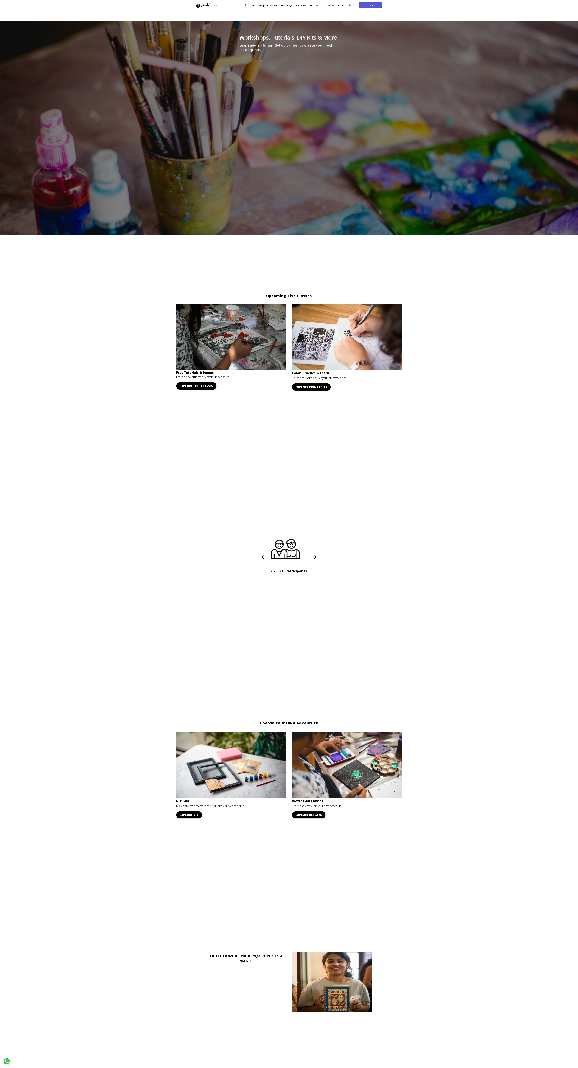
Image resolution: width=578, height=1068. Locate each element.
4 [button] (337, 1007)
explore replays (309, 815)
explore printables (311, 387)
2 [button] (330, 1007)
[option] (332, 982)
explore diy (189, 815)
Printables (301, 5)
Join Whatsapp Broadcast (264, 5)
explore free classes (196, 386)
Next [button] (365, 982)
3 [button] (334, 1007)
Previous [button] (298, 982)
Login (370, 5)
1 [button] (326, 1007)
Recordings (286, 5)
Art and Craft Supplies (333, 5)
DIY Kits (314, 5)
